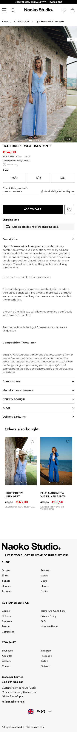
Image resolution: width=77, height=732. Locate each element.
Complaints (8, 631)
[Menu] (4, 10)
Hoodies (6, 586)
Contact (6, 611)
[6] (43, 140)
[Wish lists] (64, 10)
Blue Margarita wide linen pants (52, 494)
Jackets (44, 575)
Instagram (46, 650)
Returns (6, 626)
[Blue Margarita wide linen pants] (56, 461)
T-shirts (6, 581)
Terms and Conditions (53, 611)
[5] (40, 140)
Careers (6, 661)
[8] (47, 140)
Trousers (6, 591)
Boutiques (7, 650)
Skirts (5, 575)
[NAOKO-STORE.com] (38, 10)
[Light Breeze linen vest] (21, 461)
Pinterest (45, 666)
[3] (36, 140)
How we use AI (49, 626)
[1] (30, 140)
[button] (72, 10)
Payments (7, 621)
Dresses (6, 570)
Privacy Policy (48, 616)
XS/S (15, 482)
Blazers (45, 586)
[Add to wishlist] (32, 441)
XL (62, 482)
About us (7, 656)
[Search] (13, 10)
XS (50, 482)
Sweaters (46, 570)
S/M (20, 482)
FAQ (43, 621)
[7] (45, 140)
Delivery (6, 616)
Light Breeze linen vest (14, 494)
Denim (44, 591)
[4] (38, 140)
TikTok (44, 661)
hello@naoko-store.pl (13, 701)
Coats (44, 581)
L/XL (26, 482)
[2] (34, 140)
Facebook (46, 656)
